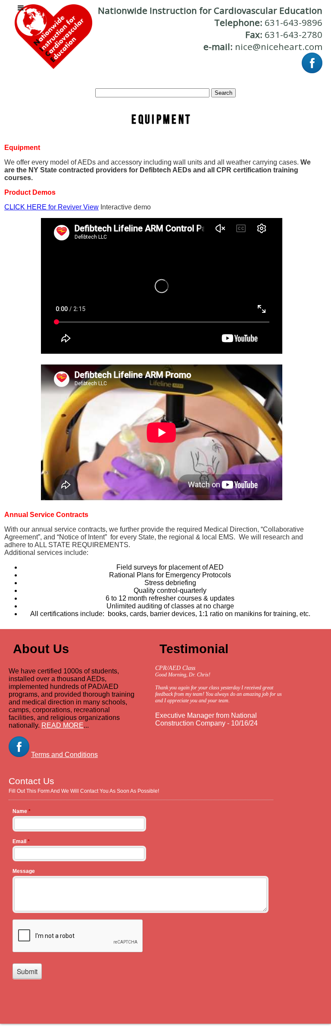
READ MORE (62, 725)
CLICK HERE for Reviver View (51, 207)
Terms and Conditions (64, 754)
